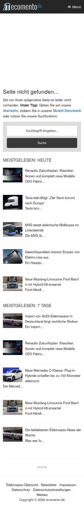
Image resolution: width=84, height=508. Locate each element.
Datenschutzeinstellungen (52, 489)
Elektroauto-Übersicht (22, 484)
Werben (42, 494)
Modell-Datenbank (67, 110)
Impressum (68, 484)
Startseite (10, 110)
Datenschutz (21, 489)
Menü (76, 6)
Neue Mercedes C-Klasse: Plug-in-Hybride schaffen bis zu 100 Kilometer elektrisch (52, 375)
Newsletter (49, 484)
